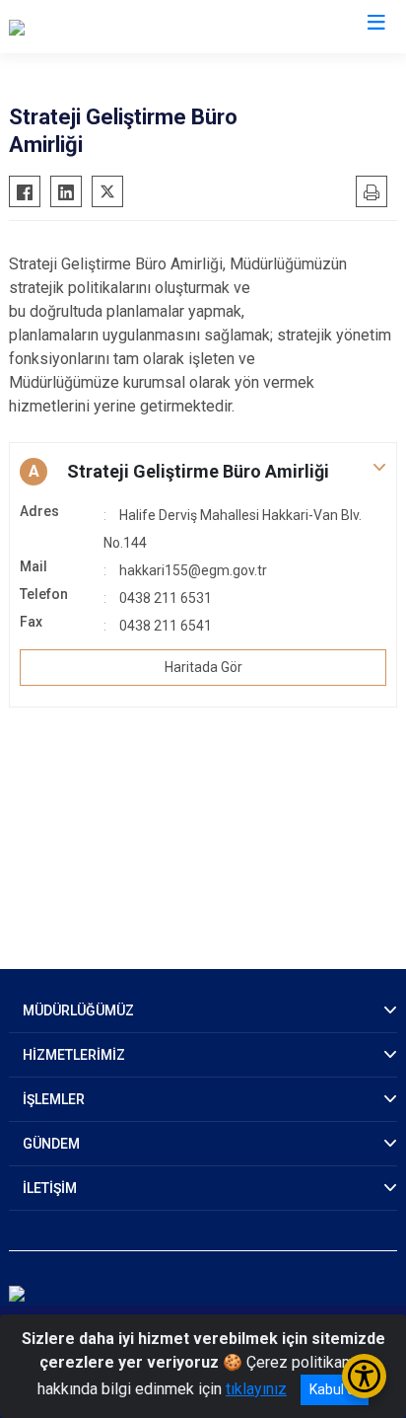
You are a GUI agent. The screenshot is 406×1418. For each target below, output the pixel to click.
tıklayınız (256, 1389)
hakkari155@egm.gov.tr (193, 570)
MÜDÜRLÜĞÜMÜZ (78, 1010)
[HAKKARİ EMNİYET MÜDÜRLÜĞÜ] (123, 26)
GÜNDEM (51, 1144)
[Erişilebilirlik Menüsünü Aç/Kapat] (364, 1376)
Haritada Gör (203, 667)
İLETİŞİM (50, 1188)
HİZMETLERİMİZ (74, 1055)
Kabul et (334, 1389)
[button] (203, 471)
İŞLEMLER (54, 1099)
